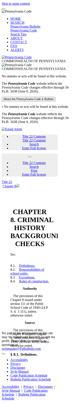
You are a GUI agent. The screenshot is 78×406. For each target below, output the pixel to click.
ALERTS (17, 50)
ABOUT (16, 38)
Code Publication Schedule (28, 375)
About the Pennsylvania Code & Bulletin (28, 99)
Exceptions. (27, 277)
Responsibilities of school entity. (27, 271)
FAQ (13, 46)
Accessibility (19, 360)
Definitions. (27, 265)
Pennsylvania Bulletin (25, 26)
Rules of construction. (34, 281)
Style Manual (19, 371)
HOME (15, 19)
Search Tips (18, 34)
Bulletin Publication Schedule (30, 379)
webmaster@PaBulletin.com (21, 348)
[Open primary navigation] (3, 8)
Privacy (15, 364)
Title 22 (7, 182)
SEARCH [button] (17, 22)
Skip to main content (16, 3)
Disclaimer (17, 367)
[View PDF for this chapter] (18, 186)
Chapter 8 (9, 186)
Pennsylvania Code (23, 30)
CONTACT (18, 42)
